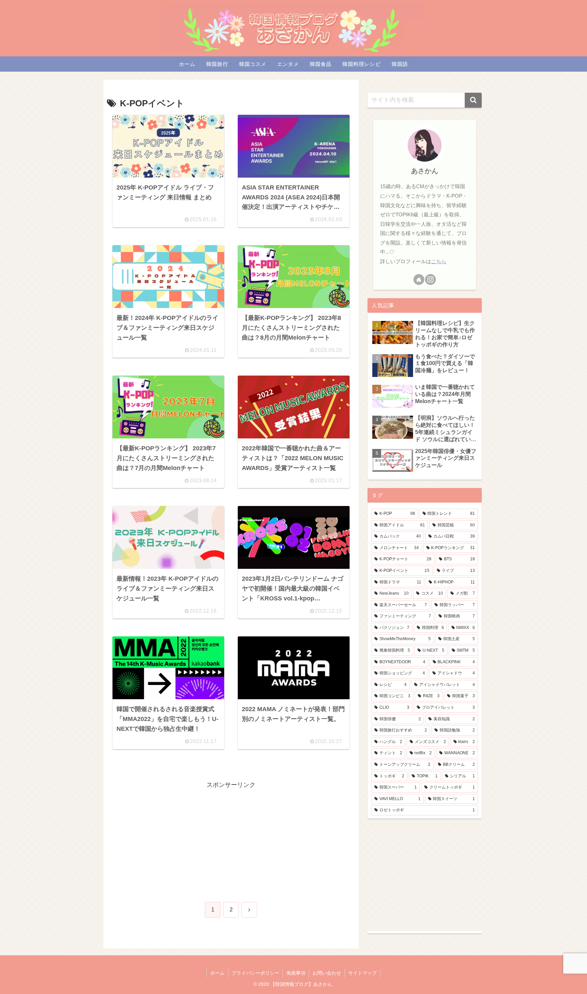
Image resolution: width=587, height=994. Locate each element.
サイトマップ (362, 973)
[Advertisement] (231, 837)
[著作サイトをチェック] (418, 279)
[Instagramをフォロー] (430, 279)
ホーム (217, 973)
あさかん (424, 171)
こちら (438, 261)
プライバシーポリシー (255, 973)
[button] (473, 100)
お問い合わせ (327, 973)
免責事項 (295, 973)
